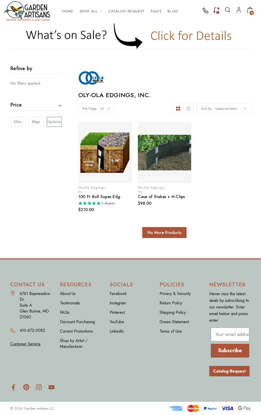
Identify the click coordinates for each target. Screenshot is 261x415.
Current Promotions (76, 331)
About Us (68, 294)
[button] (130, 36)
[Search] (228, 11)
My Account (239, 10)
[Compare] (216, 11)
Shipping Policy (173, 312)
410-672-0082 (32, 330)
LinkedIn (117, 331)
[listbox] (230, 108)
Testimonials (70, 303)
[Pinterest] (26, 387)
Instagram (118, 303)
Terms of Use (171, 331)
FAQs (65, 312)
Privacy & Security (175, 294)
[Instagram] (39, 387)
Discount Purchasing (77, 322)
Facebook (118, 294)
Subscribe (230, 350)
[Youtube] (51, 387)
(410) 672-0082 (207, 11)
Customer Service (25, 344)
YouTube (117, 322)
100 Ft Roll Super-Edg (99, 197)
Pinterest (117, 312)
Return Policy (171, 303)
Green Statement (174, 322)
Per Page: (90, 108)
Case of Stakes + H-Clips (161, 197)
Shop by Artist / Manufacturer (73, 343)
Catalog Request (229, 371)
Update (54, 122)
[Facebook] (13, 387)
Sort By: (207, 108)
